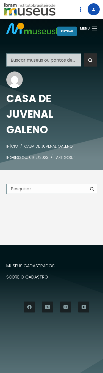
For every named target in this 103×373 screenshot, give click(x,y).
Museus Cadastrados (30, 266)
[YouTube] (83, 307)
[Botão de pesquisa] (90, 60)
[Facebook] (29, 307)
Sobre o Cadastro (27, 277)
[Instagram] (65, 307)
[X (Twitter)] (47, 307)
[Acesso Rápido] (80, 9)
